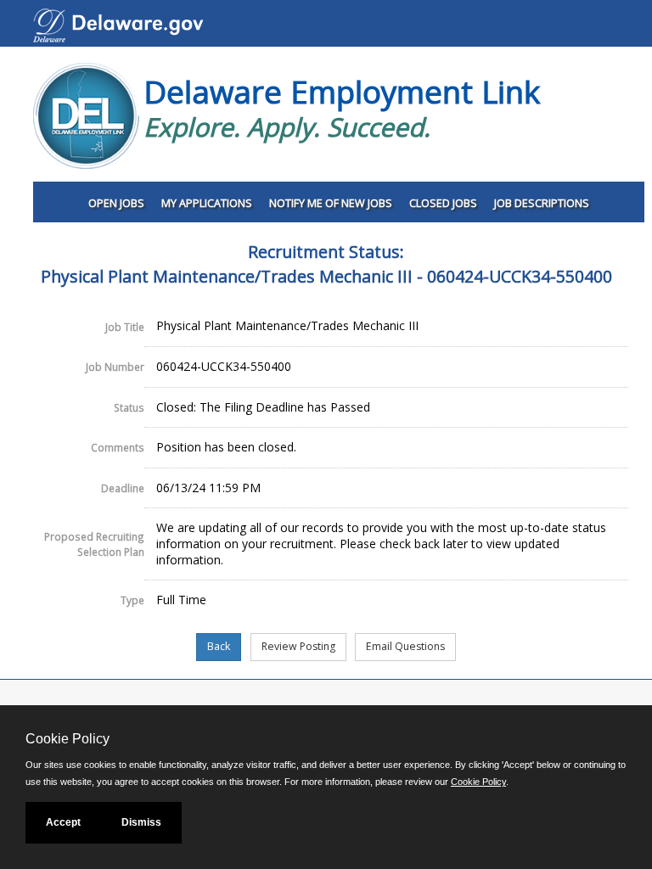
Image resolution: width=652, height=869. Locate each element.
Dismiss (141, 822)
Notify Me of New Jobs (330, 203)
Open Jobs (116, 203)
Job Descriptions (541, 203)
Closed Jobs (443, 203)
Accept (63, 822)
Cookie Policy (478, 781)
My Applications (206, 203)
